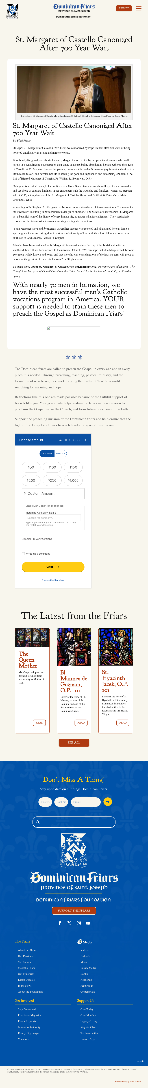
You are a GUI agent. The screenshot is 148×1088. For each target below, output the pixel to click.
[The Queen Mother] (32, 637)
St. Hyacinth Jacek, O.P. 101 (115, 681)
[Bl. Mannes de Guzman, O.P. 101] (74, 647)
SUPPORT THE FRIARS (74, 910)
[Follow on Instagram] (79, 923)
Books (84, 973)
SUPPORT (124, 8)
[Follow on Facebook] (60, 923)
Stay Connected (27, 1009)
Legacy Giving (88, 1021)
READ (39, 722)
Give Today (86, 1009)
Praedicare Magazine (30, 1015)
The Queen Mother (28, 659)
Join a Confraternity (29, 1027)
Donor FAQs (87, 1039)
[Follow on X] (69, 923)
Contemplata (87, 991)
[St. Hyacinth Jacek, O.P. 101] (116, 647)
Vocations (23, 1039)
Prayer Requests (27, 1021)
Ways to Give (87, 1027)
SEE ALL (74, 743)
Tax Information (89, 1033)
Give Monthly (88, 1015)
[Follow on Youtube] (88, 923)
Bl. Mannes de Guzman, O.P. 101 (73, 681)
